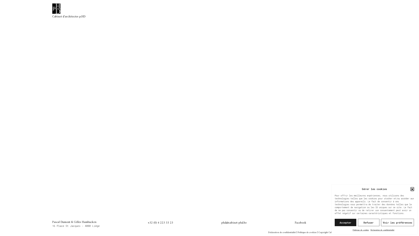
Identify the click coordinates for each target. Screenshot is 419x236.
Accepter (345, 222)
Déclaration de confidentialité (382, 230)
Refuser (369, 222)
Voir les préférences (397, 222)
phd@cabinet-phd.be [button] (234, 223)
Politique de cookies (361, 230)
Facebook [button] (300, 223)
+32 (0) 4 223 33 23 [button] (160, 223)
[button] (412, 189)
